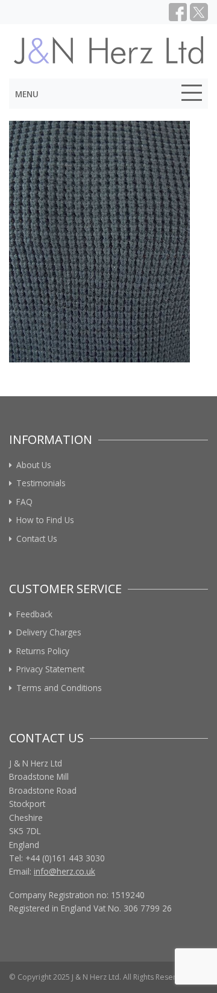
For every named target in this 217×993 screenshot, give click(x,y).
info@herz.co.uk (64, 871)
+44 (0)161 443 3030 (65, 858)
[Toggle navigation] (191, 95)
